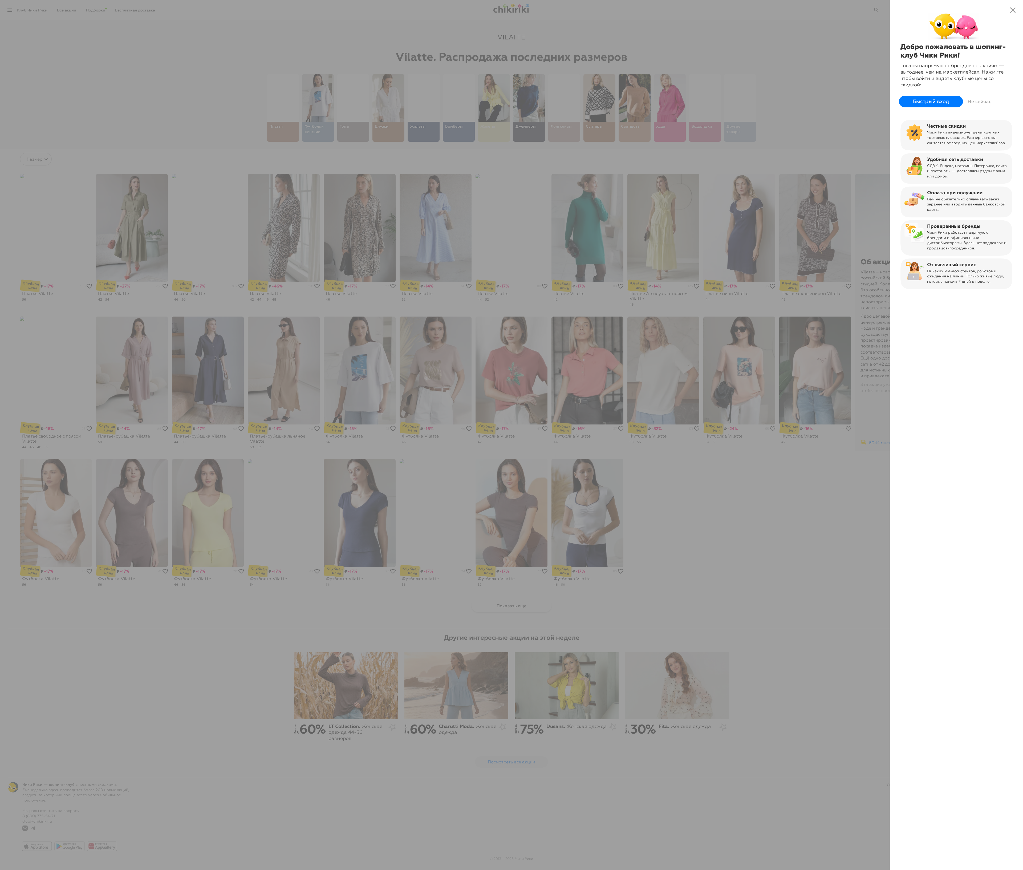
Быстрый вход (931, 101)
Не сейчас (979, 101)
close (1013, 10)
